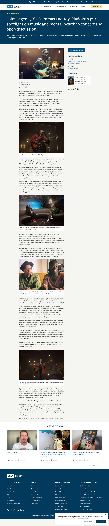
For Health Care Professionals (87, 494)
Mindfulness (71, 63)
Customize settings (88, 521)
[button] (34, 2)
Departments (83, 489)
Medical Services (35, 500)
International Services (12, 492)
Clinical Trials (34, 503)
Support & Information (61, 503)
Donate (69, 2)
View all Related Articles (94, 466)
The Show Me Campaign (25, 238)
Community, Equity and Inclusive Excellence (91, 497)
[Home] (7, 13)
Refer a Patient (48, 2)
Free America (41, 240)
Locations (72, 6)
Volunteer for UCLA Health (86, 509)
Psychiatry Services (73, 68)
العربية (8, 497)
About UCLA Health (85, 486)
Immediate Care (35, 492)
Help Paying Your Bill (60, 497)
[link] (73, 89)
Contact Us (80, 1)
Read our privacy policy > (83, 518)
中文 (8, 494)
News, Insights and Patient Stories (88, 492)
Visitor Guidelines (59, 489)
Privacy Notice (45, 515)
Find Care (46, 6)
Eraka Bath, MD (58, 115)
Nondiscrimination (55, 515)
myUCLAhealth (59, 2)
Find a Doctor (97, 6)
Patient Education (59, 492)
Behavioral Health (72, 61)
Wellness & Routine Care (61, 509)
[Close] (105, 514)
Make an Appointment (36, 497)
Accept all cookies (101, 521)
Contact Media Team (85, 500)
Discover (83, 6)
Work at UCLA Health (85, 506)
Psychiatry (77, 63)
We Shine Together (39, 99)
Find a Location (35, 489)
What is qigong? (13, 452)
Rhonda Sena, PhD (39, 115)
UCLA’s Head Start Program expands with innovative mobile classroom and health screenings (54, 454)
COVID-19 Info (59, 506)
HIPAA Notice (35, 515)
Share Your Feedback (12, 489)
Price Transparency (60, 500)
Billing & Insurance (60, 494)
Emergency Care (35, 494)
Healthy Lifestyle (82, 61)
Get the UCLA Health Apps (13, 503)
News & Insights (15, 13)
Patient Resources (59, 6)
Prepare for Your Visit (60, 486)
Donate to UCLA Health (86, 503)
